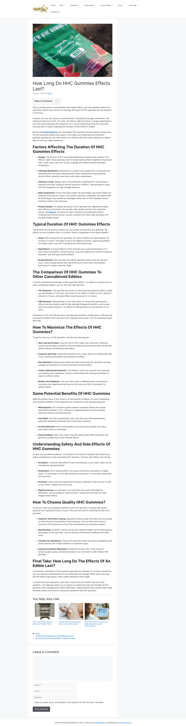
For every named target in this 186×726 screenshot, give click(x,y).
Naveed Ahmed (125, 723)
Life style (132, 5)
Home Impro (89, 5)
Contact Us (55, 12)
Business (73, 5)
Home (53, 5)
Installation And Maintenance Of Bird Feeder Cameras (54, 636)
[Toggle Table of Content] (56, 101)
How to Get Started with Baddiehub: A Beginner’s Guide (55, 638)
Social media (105, 5)
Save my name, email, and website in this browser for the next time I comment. (69, 702)
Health (119, 5)
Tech (61, 5)
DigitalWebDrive (100, 723)
